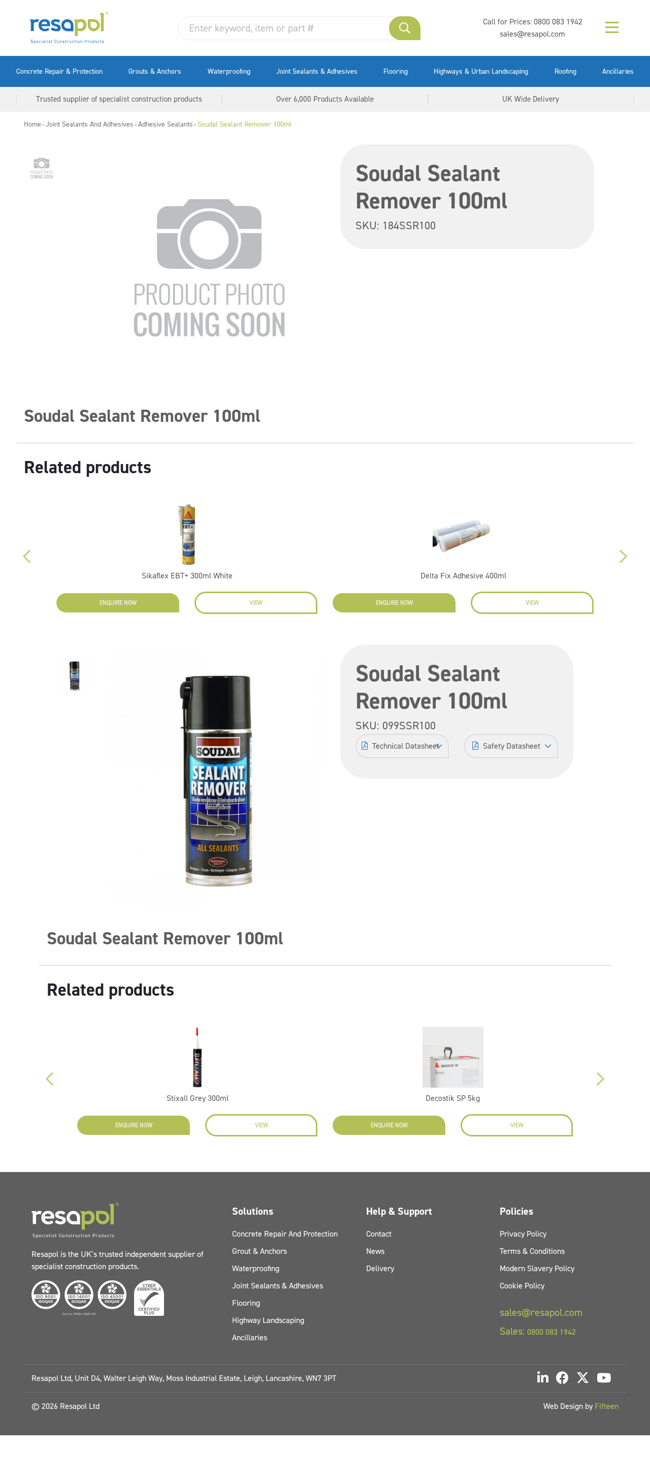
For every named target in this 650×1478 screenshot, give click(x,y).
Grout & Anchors (259, 1251)
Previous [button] (26, 556)
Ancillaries (618, 71)
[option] (41, 168)
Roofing (565, 71)
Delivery (380, 1268)
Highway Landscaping (268, 1320)
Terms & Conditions (532, 1251)
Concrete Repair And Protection (285, 1233)
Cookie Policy (522, 1285)
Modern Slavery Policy (537, 1268)
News (375, 1251)
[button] (404, 28)
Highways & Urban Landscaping (481, 71)
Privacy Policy (523, 1233)
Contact (379, 1233)
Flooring (395, 71)
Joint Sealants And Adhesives (90, 124)
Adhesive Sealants (165, 124)
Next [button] (624, 556)
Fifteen (607, 1406)
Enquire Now (118, 603)
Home (32, 124)
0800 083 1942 (558, 21)
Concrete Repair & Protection (59, 71)
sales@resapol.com (532, 33)
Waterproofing (229, 71)
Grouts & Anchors (154, 71)
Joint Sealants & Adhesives (317, 71)
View (256, 603)
